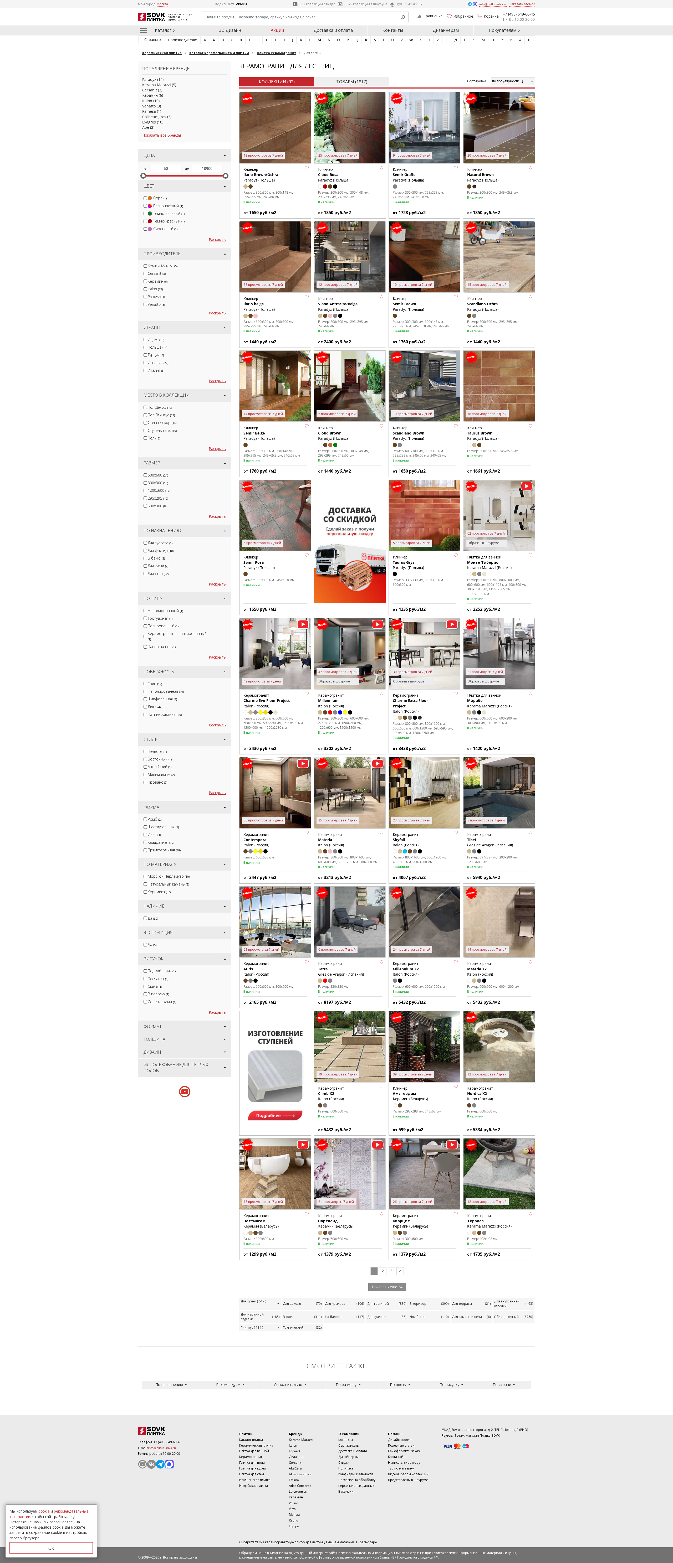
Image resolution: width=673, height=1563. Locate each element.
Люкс (154, 706)
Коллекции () (277, 82)
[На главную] (167, 1431)
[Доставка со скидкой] (350, 541)
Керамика (159, 891)
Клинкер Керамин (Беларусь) (410, 1093)
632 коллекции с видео (317, 4)
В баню (156, 558)
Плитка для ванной (254, 1451)
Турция (156, 354)
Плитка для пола (252, 1462)
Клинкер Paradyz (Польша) (260, 175)
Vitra (292, 1509)
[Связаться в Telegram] (470, 4)
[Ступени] (275, 1072)
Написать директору (404, 1462)
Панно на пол (162, 646)
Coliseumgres (154, 116)
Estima (294, 1480)
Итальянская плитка (255, 1480)
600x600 (158, 475)
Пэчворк (157, 751)
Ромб (154, 819)
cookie (44, 1511)
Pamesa (149, 111)
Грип (155, 683)
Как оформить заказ (404, 1451)
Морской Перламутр (169, 876)
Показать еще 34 (387, 1286)
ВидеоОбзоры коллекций (408, 1474)
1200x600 (159, 490)
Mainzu (294, 1514)
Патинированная (165, 714)
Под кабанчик (162, 970)
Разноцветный (168, 205)
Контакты (393, 30)
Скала (155, 986)
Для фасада (161, 550)
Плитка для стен (251, 1474)
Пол (154, 438)
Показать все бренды (161, 135)
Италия (156, 370)
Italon (147, 100)
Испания (158, 362)
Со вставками (162, 1001)
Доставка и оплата (333, 30)
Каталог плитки (251, 1439)
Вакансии (346, 1491)
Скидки (344, 1462)
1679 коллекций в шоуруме (366, 4)
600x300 (157, 505)
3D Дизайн (230, 30)
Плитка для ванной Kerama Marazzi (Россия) (489, 562)
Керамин (150, 95)
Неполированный (165, 610)
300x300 (158, 482)
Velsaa (294, 1503)
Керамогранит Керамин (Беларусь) (261, 1221)
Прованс (157, 782)
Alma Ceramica (300, 1474)
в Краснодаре (366, 1542)
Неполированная (166, 691)
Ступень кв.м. (162, 430)
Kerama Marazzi (156, 84)
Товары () (351, 82)
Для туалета (160, 542)
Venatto (149, 105)
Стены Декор (162, 422)
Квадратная (161, 842)
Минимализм (161, 774)
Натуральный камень (168, 884)
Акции (277, 30)
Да (153, 918)
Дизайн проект (400, 1439)
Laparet (294, 1451)
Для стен (158, 573)
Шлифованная (162, 698)
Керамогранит (250, 1457)
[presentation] (145, 198)
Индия (156, 339)
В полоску (158, 993)
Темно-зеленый (169, 213)
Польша (157, 347)
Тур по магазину (409, 4)
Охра (160, 197)
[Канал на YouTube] (142, 1464)
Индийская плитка (253, 1485)
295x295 (158, 498)
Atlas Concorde (300, 1485)
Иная (154, 834)
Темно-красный (169, 221)
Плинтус (252, 1327)
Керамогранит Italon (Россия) (266, 700)
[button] (307, 167)
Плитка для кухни (252, 1468)
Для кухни (158, 565)
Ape (145, 127)
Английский (159, 766)
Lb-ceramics (298, 1491)
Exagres (149, 122)
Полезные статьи (401, 1445)
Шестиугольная (163, 826)
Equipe (294, 1526)
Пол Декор (160, 407)
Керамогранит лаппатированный (177, 636)
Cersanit (149, 89)
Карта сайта (397, 1457)
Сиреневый (165, 228)
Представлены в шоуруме (408, 1480)
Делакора (296, 1457)
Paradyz (149, 79)
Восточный (160, 759)
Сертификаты (348, 1445)
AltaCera (295, 1468)
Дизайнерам (446, 30)
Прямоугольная (164, 849)
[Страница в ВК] (151, 1464)
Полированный (163, 625)
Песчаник (158, 978)
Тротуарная (160, 618)
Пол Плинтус (161, 414)
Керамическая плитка (256, 1445)
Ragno (293, 1520)
